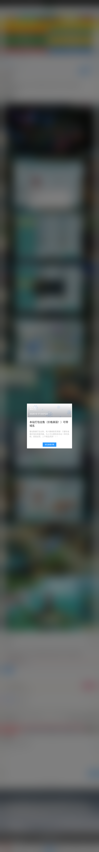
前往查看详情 (49, 445)
